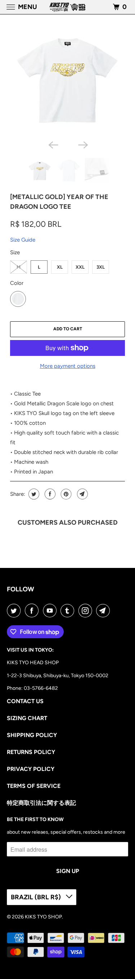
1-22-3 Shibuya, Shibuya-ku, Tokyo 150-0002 (57, 675)
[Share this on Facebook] (49, 494)
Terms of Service (33, 785)
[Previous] (52, 144)
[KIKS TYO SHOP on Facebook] (33, 610)
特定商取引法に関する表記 (41, 802)
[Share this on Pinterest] (65, 494)
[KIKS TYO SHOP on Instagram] (86, 610)
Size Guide (22, 240)
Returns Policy (31, 752)
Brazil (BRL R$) (36, 897)
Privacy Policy (30, 769)
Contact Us (25, 701)
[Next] (82, 144)
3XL (100, 267)
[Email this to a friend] (81, 494)
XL (60, 267)
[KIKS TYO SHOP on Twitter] (15, 610)
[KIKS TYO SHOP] (68, 7)
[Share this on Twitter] (33, 494)
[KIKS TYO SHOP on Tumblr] (68, 610)
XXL (80, 267)
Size (15, 252)
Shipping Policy (32, 735)
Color (16, 283)
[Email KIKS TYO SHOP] (104, 610)
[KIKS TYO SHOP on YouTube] (51, 610)
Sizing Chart (27, 718)
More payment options (67, 366)
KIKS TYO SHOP (43, 917)
